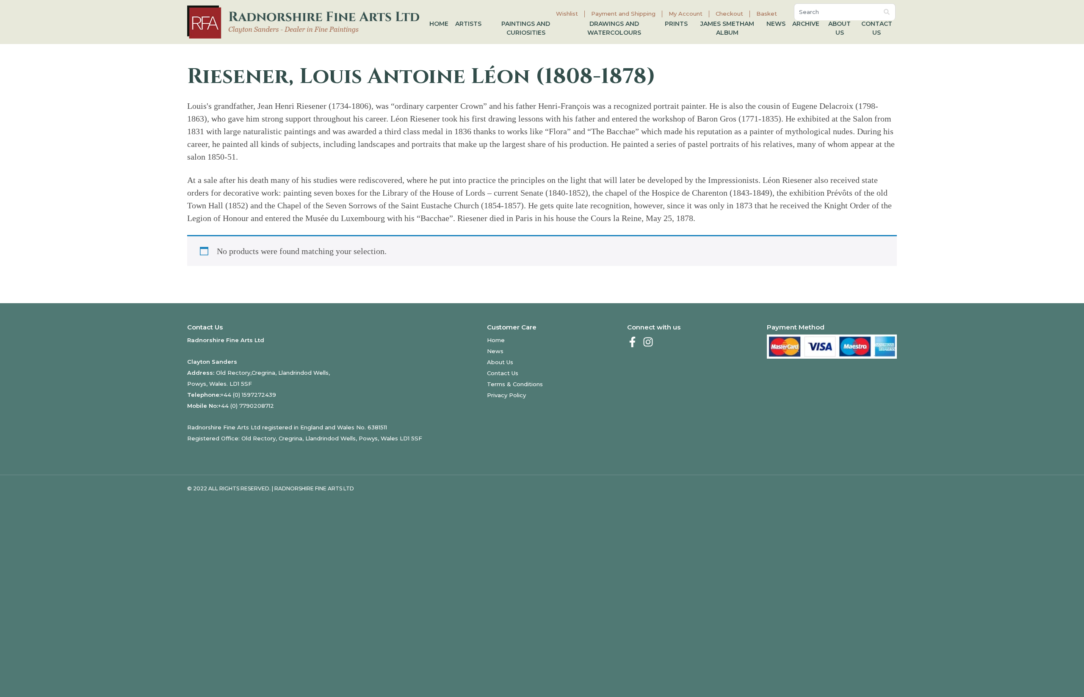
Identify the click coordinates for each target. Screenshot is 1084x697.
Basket (766, 14)
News (775, 24)
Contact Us (876, 28)
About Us (839, 28)
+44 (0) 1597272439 (248, 394)
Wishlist (567, 14)
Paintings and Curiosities (525, 28)
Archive (805, 24)
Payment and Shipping (623, 14)
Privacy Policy (506, 395)
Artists (468, 24)
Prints (676, 24)
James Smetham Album (727, 28)
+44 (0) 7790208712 (246, 405)
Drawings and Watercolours (614, 28)
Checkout (729, 14)
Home (438, 24)
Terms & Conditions (515, 384)
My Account (685, 14)
